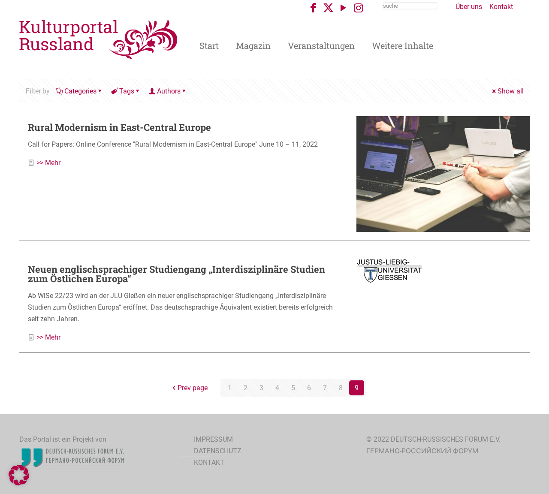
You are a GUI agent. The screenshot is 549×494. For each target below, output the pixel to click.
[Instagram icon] (358, 8)
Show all (511, 91)
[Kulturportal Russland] (98, 38)
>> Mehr (48, 163)
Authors (169, 91)
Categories (80, 91)
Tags (126, 91)
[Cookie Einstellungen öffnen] (19, 483)
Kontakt (501, 7)
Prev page (193, 388)
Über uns (468, 7)
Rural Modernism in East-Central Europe (119, 127)
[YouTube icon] (343, 8)
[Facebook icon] (313, 8)
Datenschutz (217, 451)
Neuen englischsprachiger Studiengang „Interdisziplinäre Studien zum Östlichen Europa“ (176, 274)
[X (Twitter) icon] (328, 8)
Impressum (213, 439)
